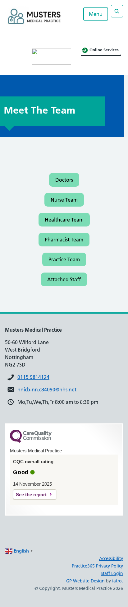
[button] (64, 180)
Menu (96, 14)
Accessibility (111, 558)
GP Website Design (85, 581)
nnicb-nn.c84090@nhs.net (46, 389)
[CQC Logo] (31, 441)
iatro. (117, 581)
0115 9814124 (33, 377)
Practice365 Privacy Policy (97, 566)
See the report (31, 494)
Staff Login (112, 573)
